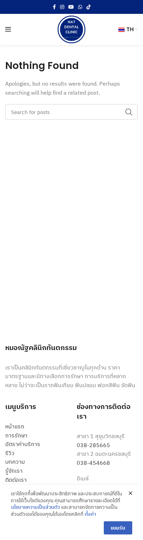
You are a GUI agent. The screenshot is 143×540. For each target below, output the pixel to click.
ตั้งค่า (90, 514)
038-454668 (93, 462)
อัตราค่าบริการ (22, 444)
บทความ (15, 461)
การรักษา (16, 435)
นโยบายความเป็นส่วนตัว (35, 507)
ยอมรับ (118, 528)
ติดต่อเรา (16, 479)
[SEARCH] (128, 112)
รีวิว (10, 453)
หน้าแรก (14, 426)
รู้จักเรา (14, 470)
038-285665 (93, 445)
